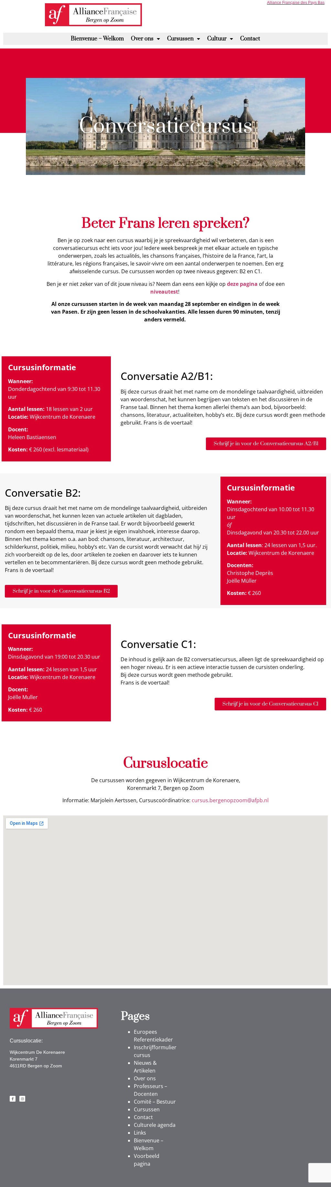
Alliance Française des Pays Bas (296, 2)
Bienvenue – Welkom (97, 38)
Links (140, 1132)
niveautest (164, 291)
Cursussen (180, 38)
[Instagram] (22, 1099)
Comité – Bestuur (155, 1101)
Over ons (142, 38)
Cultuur (217, 38)
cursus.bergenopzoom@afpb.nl (230, 800)
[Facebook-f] (13, 1099)
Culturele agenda (155, 1124)
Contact (250, 38)
